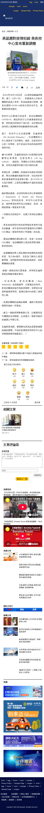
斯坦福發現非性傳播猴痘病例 (22, 360)
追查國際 (14, 794)
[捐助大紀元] (23, 746)
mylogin (12, 6)
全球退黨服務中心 (28, 797)
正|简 (38, 88)
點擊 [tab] (10, 609)
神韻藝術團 (36, 794)
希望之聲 (15, 797)
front (36, 2)
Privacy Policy (38, 11)
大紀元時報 (5, 797)
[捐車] (23, 732)
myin (19, 6)
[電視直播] (23, 771)
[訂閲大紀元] (23, 697)
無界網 (19, 800)
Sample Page (26, 11)
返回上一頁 (22, 479)
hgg (30, 2)
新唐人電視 (25, 794)
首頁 (3, 31)
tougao (16, 11)
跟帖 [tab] (22, 609)
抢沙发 (37, 402)
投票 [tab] (34, 609)
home (25, 6)
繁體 (41, 2)
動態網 (11, 800)
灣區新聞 (10, 31)
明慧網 (3, 800)
